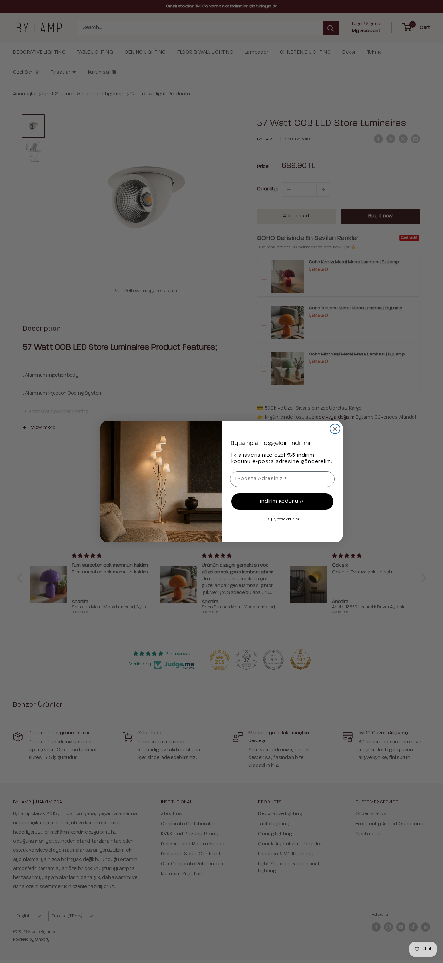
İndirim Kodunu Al (282, 501)
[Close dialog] (335, 429)
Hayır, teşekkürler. (282, 519)
